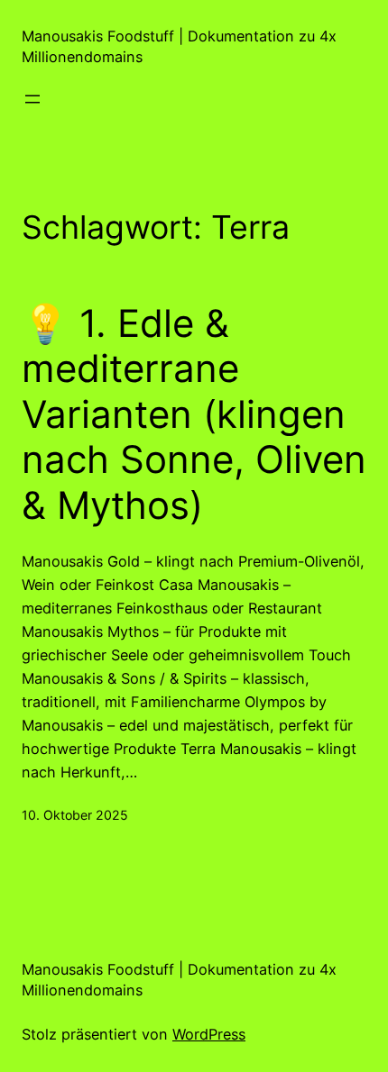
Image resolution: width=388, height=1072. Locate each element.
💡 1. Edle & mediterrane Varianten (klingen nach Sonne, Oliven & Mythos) (194, 414)
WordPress (208, 1034)
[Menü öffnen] (32, 99)
